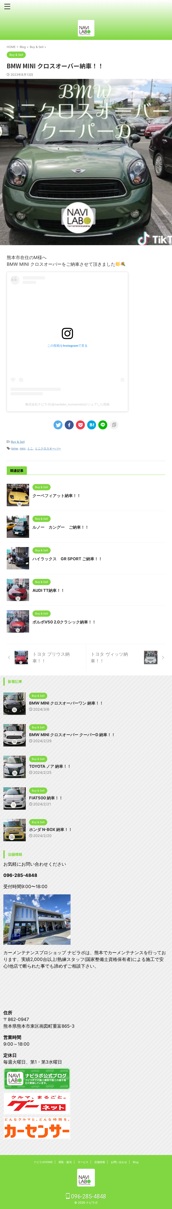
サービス (83, 1162)
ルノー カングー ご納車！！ (60, 527)
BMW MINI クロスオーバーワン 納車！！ (66, 703)
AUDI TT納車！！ (48, 590)
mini (22, 448)
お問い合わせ (119, 1162)
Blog (135, 1162)
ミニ (30, 448)
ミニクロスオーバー (48, 448)
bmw (14, 448)
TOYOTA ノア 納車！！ (50, 766)
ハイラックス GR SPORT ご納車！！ (67, 558)
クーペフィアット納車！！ (56, 495)
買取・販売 (65, 1162)
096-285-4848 (88, 1196)
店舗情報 (99, 1162)
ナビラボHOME (43, 1162)
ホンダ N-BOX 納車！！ (50, 829)
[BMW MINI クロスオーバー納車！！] (91, 424)
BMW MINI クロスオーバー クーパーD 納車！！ (72, 734)
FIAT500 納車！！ (46, 798)
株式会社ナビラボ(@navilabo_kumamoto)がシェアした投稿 (67, 404)
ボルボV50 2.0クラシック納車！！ (64, 622)
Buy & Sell (18, 441)
